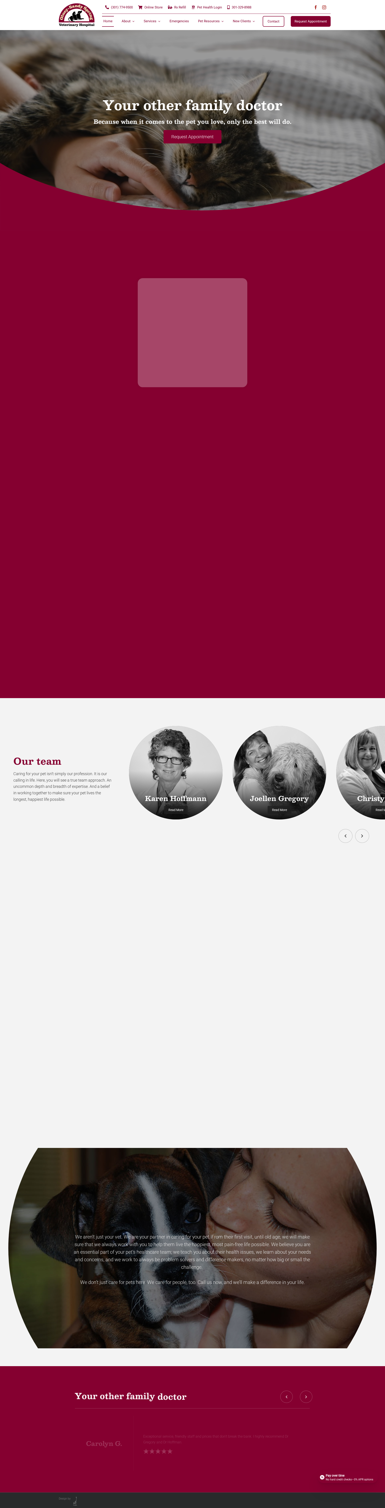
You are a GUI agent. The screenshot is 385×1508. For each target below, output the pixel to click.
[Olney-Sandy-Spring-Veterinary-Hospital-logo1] (76, 5)
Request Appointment (192, 136)
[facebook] (316, 7)
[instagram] (324, 7)
